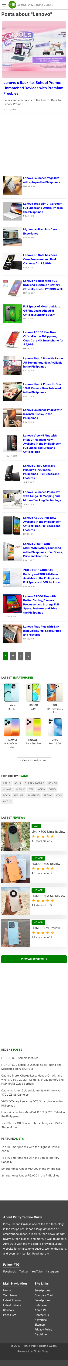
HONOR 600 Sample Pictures (19, 1058)
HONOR (52, 783)
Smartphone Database (42, 1303)
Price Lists (9, 1314)
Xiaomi (7, 801)
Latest (17, 677)
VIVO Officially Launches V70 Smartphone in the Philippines (32, 1103)
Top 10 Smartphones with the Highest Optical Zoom (30, 1149)
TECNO (48, 795)
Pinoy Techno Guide (27, 1217)
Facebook (9, 1271)
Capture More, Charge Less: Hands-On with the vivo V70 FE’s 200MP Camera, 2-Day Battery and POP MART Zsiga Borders (32, 1079)
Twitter (23, 1271)
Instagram (52, 1271)
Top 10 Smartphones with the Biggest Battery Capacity (30, 1159)
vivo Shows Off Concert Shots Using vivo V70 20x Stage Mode (33, 1125)
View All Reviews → (34, 959)
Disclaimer (41, 1334)
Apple (6, 783)
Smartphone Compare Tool (44, 1293)
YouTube (37, 1271)
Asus (17, 783)
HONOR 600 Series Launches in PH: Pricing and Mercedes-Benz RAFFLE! (31, 1066)
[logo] (12, 5)
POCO (6, 795)
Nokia (41, 789)
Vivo (59, 795)
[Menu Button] (4, 4)
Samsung (33, 795)
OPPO (52, 789)
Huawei (7, 789)
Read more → (40, 1253)
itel (31, 789)
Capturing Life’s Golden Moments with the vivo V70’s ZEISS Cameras (31, 1092)
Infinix (20, 789)
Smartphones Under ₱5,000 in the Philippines (30, 1175)
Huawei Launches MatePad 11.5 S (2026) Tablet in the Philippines (33, 1114)
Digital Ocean (41, 1351)
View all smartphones (32, 760)
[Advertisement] (34, 1008)
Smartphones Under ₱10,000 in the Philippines (31, 1168)
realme (18, 795)
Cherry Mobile (34, 783)
